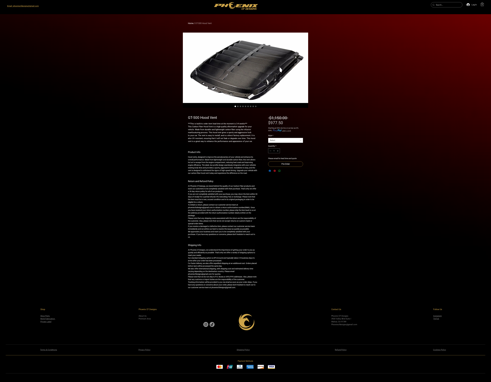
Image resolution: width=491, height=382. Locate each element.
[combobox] (285, 140)
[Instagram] (205, 324)
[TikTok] (212, 324)
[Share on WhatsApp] (279, 170)
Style (270, 136)
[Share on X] (284, 170)
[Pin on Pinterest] (274, 170)
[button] (482, 4)
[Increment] (278, 151)
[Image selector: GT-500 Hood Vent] (235, 106)
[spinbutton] (274, 151)
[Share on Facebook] (269, 170)
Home (190, 23)
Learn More (286, 131)
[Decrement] (270, 151)
